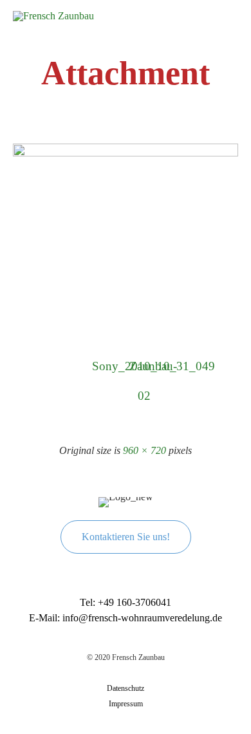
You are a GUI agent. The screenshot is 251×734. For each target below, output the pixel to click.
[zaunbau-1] (125, 153)
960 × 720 (144, 450)
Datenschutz (125, 688)
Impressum (126, 703)
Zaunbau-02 (144, 370)
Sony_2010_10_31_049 (107, 366)
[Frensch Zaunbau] (53, 20)
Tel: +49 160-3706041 (125, 602)
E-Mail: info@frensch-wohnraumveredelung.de (125, 617)
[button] (125, 537)
